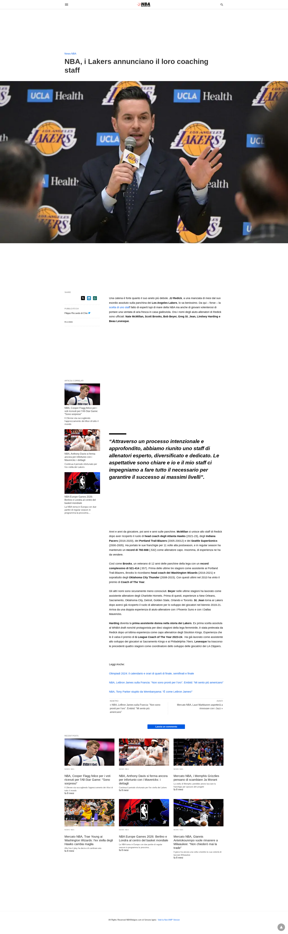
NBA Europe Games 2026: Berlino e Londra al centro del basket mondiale (80, 499)
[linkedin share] (89, 298)
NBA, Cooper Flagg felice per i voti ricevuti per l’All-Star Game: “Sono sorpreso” (81, 411)
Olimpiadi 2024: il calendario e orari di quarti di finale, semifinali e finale (151, 673)
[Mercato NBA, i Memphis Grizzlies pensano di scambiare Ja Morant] (199, 752)
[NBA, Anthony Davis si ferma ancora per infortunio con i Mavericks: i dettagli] (82, 440)
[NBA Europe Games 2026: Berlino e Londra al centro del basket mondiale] (82, 483)
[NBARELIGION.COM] (144, 4)
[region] (22, 28)
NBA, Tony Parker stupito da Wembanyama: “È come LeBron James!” (150, 691)
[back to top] (281, 927)
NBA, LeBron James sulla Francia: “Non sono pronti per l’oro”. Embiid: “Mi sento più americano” (166, 682)
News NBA (70, 53)
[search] (222, 4)
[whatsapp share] (95, 298)
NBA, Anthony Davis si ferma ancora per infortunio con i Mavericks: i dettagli (79, 457)
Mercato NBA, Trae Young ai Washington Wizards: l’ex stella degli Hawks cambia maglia (88, 840)
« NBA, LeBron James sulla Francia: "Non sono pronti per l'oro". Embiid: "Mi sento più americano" (135, 708)
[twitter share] (83, 298)
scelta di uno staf (119, 307)
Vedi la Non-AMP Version (169, 920)
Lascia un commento (166, 726)
